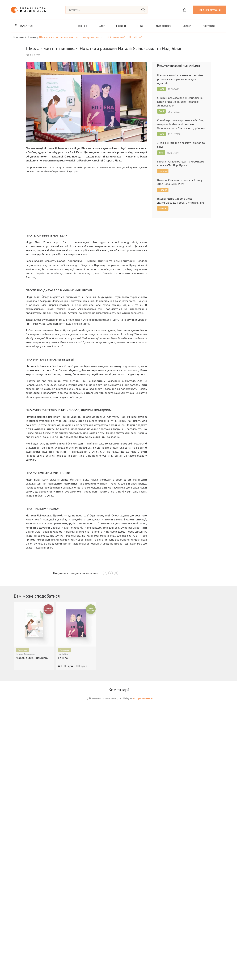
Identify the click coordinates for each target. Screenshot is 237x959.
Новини (121, 25)
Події (140, 25)
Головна (19, 37)
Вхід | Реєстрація (209, 9)
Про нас (82, 25)
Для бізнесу (163, 25)
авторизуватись (143, 698)
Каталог (26, 25)
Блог (102, 25)
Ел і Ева (75, 152)
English (187, 25)
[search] (143, 10)
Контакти (209, 25)
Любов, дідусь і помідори (44, 152)
